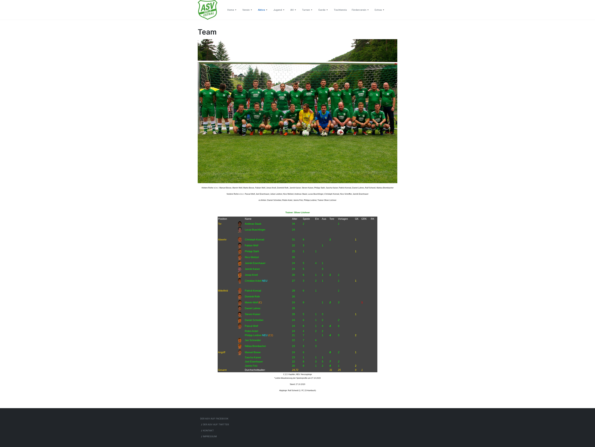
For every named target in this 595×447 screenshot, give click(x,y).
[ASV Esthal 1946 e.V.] (208, 9)
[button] (232, 10)
